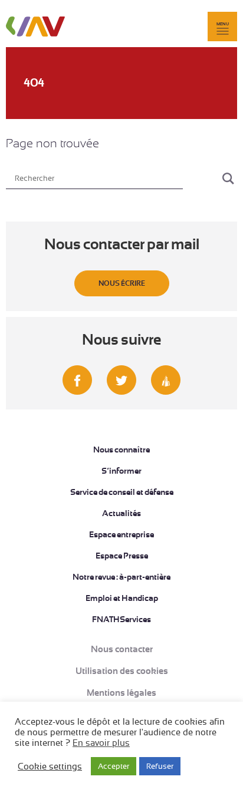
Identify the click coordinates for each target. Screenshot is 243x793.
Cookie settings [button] (50, 766)
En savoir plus (101, 743)
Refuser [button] (159, 766)
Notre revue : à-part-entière (121, 576)
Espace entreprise (121, 534)
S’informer (121, 470)
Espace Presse (122, 555)
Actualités (121, 513)
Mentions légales (121, 693)
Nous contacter (122, 649)
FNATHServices (121, 619)
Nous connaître (121, 449)
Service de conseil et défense (121, 492)
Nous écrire (121, 283)
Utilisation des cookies (121, 671)
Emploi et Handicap (122, 598)
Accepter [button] (113, 766)
